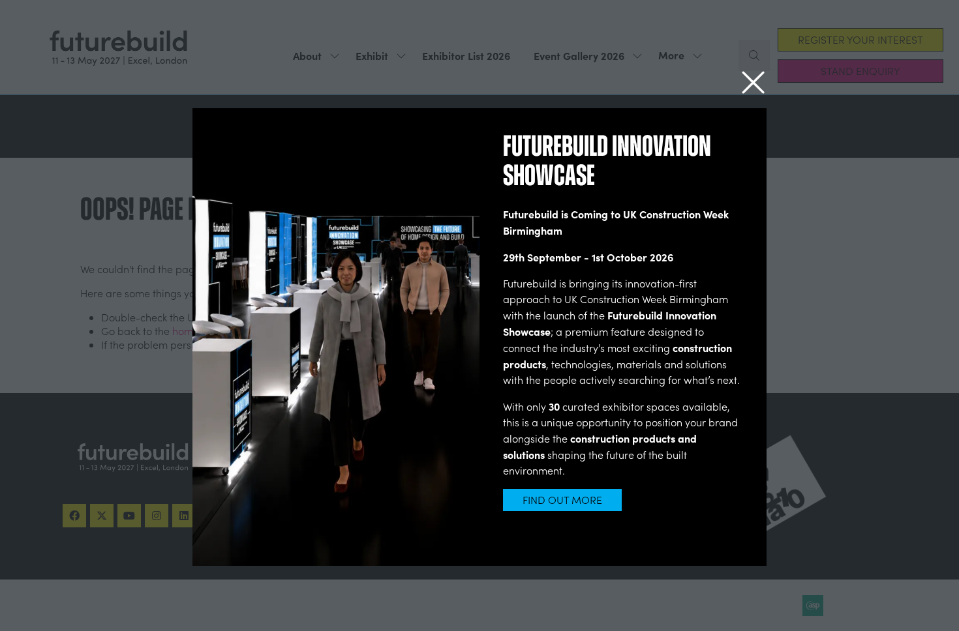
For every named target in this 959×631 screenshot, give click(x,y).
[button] (753, 83)
